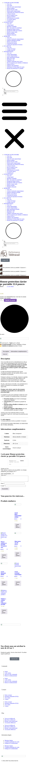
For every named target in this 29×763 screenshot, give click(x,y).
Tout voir (9, 4)
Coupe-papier (10, 25)
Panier (6, 671)
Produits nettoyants (11, 35)
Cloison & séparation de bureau (14, 44)
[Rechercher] (5, 93)
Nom (2, 483)
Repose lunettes (11, 33)
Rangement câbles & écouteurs (14, 30)
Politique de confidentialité (11, 743)
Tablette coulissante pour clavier (15, 61)
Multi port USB (11, 58)
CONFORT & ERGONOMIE (11, 2)
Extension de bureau (12, 43)
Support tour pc (11, 64)
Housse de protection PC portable (15, 68)
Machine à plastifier (12, 26)
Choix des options (18, 526)
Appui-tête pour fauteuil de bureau (15, 12)
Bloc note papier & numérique (14, 28)
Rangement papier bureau (13, 29)
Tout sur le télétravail (10, 718)
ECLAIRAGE (7, 46)
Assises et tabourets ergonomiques (15, 39)
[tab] (6, 351)
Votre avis (4, 475)
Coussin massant (11, 14)
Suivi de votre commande (11, 674)
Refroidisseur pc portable (13, 18)
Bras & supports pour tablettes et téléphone (17, 62)
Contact (6, 699)
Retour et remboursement (11, 675)
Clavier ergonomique (12, 55)
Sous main (9, 5)
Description (6, 351)
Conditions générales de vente (12, 741)
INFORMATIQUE (8, 51)
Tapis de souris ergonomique (14, 7)
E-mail (3, 485)
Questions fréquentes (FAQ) (11, 696)
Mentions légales (9, 740)
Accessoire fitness (11, 19)
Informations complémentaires (19, 351)
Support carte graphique (13, 65)
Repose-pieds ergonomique (13, 11)
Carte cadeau (8, 673)
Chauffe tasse (10, 21)
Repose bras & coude (12, 9)
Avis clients (7, 698)
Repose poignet (11, 8)
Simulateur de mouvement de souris (15, 67)
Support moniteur (11, 16)
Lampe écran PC (11, 50)
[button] (14, 125)
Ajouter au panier (10, 300)
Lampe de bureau (11, 48)
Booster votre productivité (11, 721)
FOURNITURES (8, 22)
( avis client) (10, 286)
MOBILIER (7, 36)
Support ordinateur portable (13, 40)
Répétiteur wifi (10, 60)
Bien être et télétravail (10, 720)
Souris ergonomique (12, 54)
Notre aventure (8, 695)
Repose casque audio (12, 32)
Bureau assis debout (12, 42)
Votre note (3, 473)
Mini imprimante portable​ (13, 57)
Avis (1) (5, 354)
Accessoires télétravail (10, 722)
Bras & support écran (12, 15)
